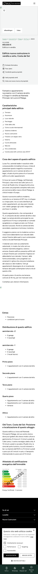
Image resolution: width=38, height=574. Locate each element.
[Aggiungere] (4, 10)
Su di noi (5, 510)
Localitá (5, 515)
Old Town (26, 39)
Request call (23, 571)
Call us (6, 571)
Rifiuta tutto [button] (27, 555)
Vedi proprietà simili (11, 77)
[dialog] (19, 546)
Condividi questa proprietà (13, 72)
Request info (31, 570)
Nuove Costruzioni (9, 520)
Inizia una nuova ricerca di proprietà (16, 81)
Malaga (20, 39)
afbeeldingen (8, 30)
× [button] (33, 530)
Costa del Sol (12, 39)
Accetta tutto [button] (11, 555)
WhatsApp (15, 571)
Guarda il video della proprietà (19, 300)
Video (18, 30)
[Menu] (34, 3)
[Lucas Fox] (11, 3)
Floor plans (8, 69)
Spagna (4, 39)
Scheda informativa (11, 65)
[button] (19, 561)
